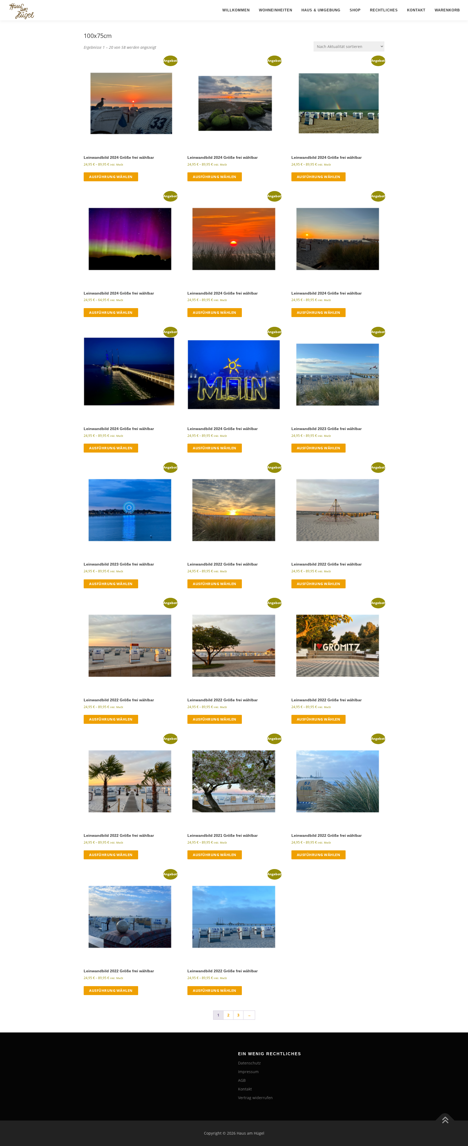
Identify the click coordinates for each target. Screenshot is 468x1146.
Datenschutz (249, 1063)
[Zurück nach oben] (445, 1120)
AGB (242, 1080)
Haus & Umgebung (320, 10)
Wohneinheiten (275, 10)
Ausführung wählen (111, 176)
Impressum (248, 1071)
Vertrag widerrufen (255, 1097)
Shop (355, 10)
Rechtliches (384, 10)
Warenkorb (447, 10)
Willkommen (236, 10)
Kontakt (416, 10)
